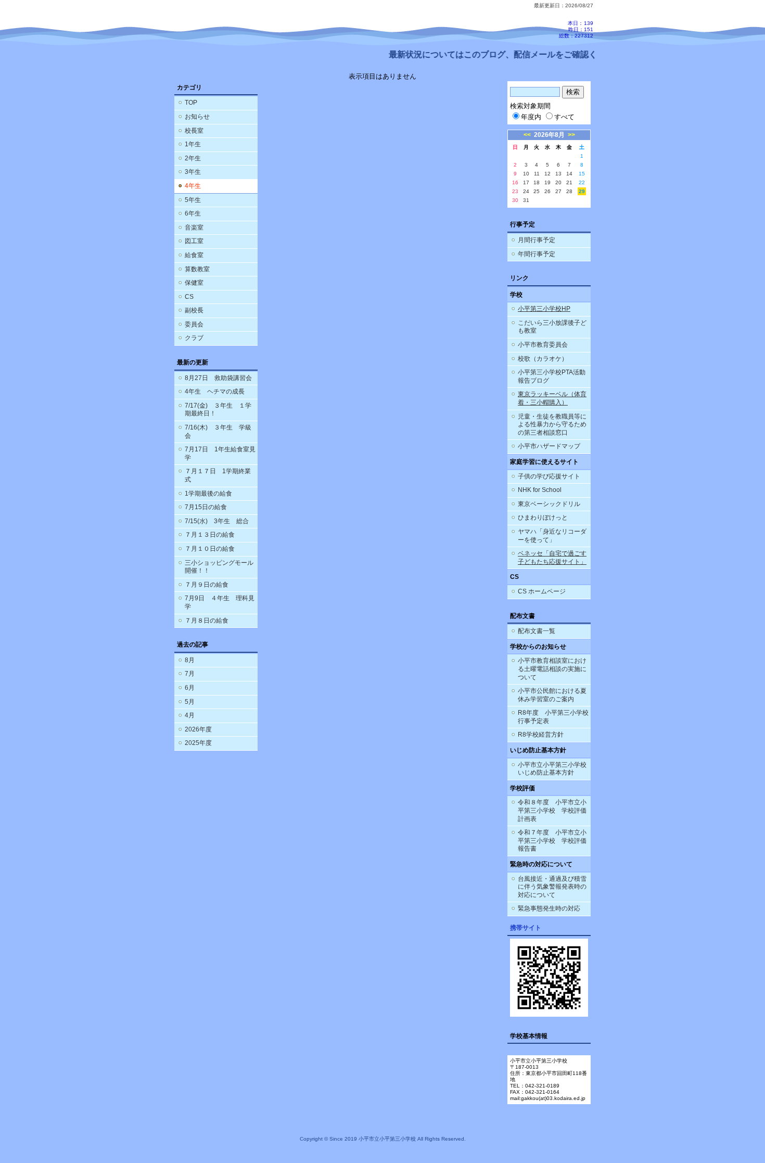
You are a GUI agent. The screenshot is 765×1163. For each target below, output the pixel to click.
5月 (190, 701)
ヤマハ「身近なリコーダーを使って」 (552, 535)
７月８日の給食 (206, 620)
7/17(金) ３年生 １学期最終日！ (218, 410)
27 (558, 191)
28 (569, 191)
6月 (190, 687)
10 (526, 173)
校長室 (194, 130)
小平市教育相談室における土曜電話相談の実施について (552, 668)
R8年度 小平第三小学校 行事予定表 (554, 717)
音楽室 (194, 227)
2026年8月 (549, 134)
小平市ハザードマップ (549, 446)
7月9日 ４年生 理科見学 (219, 602)
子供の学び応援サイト (549, 476)
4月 (190, 715)
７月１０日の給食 (210, 548)
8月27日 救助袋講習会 (218, 378)
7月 (190, 673)
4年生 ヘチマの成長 (215, 391)
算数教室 (197, 269)
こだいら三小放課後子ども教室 (552, 327)
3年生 (193, 171)
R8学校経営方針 (541, 734)
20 (558, 182)
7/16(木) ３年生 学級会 (218, 431)
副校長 (194, 310)
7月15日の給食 (206, 507)
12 (547, 173)
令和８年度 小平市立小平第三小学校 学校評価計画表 (552, 810)
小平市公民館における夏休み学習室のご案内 (552, 695)
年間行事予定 (536, 254)
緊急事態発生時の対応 (549, 908)
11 (537, 173)
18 (536, 182)
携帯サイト (525, 927)
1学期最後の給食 (208, 493)
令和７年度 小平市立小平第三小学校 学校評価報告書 (552, 840)
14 (569, 173)
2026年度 (198, 729)
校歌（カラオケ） (543, 358)
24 (526, 191)
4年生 (193, 185)
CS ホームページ (542, 591)
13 (558, 173)
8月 (190, 660)
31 (526, 200)
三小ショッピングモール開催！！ (219, 567)
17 (526, 182)
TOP (191, 102)
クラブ (194, 338)
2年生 (193, 158)
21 (569, 182)
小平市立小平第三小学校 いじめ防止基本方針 (552, 769)
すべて (564, 117)
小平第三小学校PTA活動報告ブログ (551, 376)
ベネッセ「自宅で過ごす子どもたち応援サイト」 (552, 557)
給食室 (194, 255)
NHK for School (540, 490)
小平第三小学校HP (544, 308)
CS (189, 296)
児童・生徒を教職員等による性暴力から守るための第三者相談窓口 (552, 424)
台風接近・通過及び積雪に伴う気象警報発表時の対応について (552, 887)
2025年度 (198, 743)
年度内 (531, 117)
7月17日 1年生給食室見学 (220, 453)
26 (547, 191)
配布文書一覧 (536, 631)
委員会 (194, 324)
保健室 (194, 282)
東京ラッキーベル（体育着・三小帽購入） (552, 398)
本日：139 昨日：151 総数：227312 (576, 29)
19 (547, 182)
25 (536, 191)
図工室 (194, 241)
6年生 (193, 213)
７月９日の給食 (206, 584)
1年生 (193, 144)
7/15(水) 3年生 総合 (217, 521)
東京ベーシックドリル (549, 504)
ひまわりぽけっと (543, 517)
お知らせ (197, 116)
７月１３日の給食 (210, 534)
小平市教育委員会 (543, 344)
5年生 (193, 200)
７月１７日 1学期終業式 (218, 475)
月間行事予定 (536, 240)
